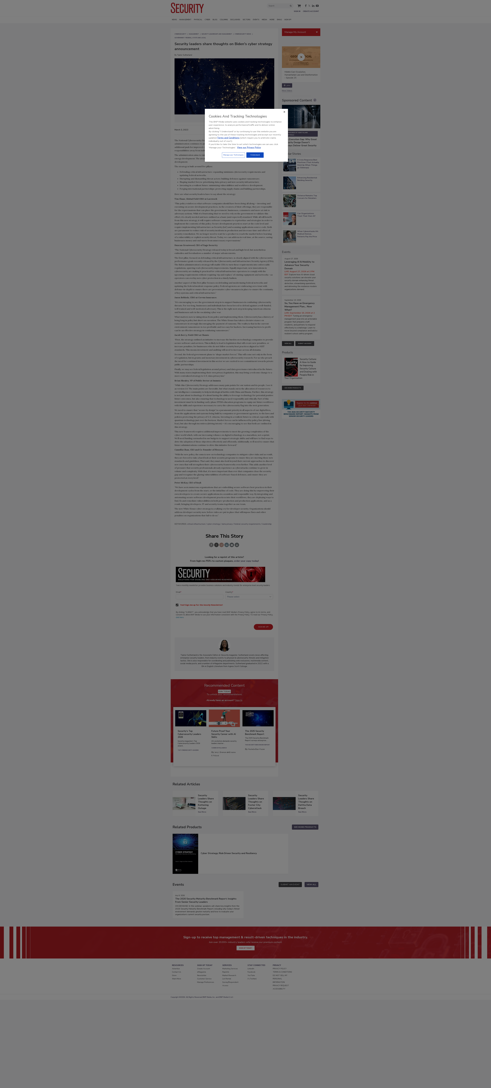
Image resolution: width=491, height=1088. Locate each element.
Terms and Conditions (228, 137)
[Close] (284, 112)
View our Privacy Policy (249, 147)
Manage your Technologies (233, 155)
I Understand (255, 155)
